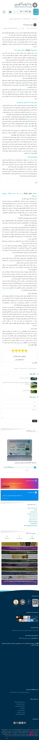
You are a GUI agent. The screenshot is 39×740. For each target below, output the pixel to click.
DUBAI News (34, 524)
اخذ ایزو (35, 510)
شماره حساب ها (35, 630)
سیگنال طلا (22, 708)
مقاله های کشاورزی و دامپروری (15, 19)
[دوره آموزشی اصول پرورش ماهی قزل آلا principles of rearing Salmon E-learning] (33, 385)
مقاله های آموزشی (26, 19)
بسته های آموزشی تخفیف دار (17, 630)
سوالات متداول (28, 630)
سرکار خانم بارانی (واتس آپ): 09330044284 (19, 692)
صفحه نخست (34, 19)
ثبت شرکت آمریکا (33, 516)
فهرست (36, 13)
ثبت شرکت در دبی (33, 518)
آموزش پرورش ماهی (32, 368)
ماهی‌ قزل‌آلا (6, 288)
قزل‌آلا (28, 50)
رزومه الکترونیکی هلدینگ (19, 702)
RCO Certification (20, 714)
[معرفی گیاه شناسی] (33, 392)
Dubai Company (33, 522)
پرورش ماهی (32, 112)
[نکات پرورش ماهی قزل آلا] (33, 379)
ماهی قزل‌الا (28, 193)
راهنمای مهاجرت (33, 512)
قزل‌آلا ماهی (24, 90)
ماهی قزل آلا (32, 160)
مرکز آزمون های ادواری (20, 706)
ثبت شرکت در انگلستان (32, 514)
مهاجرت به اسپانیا (21, 712)
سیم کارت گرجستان (33, 520)
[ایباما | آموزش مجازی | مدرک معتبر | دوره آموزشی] (19, 5)
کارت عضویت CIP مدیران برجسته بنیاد (28, 463)
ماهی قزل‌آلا (20, 343)
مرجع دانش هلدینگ (20, 704)
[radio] (26, 351)
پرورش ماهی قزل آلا (23, 368)
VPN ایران (34, 638)
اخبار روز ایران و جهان (32, 508)
